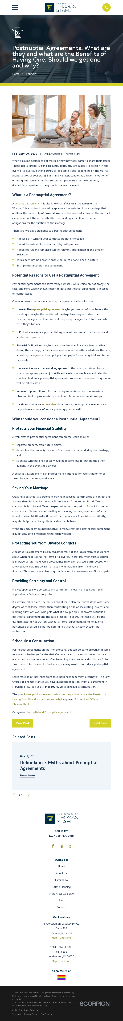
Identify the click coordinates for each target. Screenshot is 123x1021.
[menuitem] (16, 1014)
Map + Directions (61, 937)
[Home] (60, 7)
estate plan (49, 404)
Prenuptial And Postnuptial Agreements (49, 712)
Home (61, 866)
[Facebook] (53, 846)
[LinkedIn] (61, 846)
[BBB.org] (70, 846)
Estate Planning (61, 887)
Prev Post (22, 723)
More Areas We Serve (61, 893)
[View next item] (28, 794)
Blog (61, 900)
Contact (61, 907)
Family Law (61, 880)
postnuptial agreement (28, 203)
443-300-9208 (61, 836)
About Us (61, 873)
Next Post (100, 723)
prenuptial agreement (47, 309)
